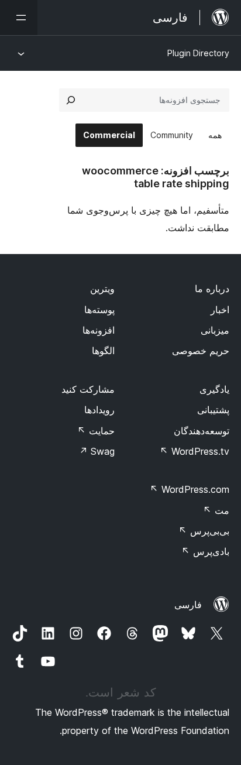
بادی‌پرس (205, 551)
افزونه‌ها (98, 330)
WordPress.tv (194, 451)
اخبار (220, 309)
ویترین (102, 288)
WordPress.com (189, 489)
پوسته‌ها (99, 309)
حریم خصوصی (200, 350)
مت (216, 510)
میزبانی (215, 330)
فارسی (188, 604)
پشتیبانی (213, 410)
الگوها (103, 350)
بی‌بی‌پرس (203, 531)
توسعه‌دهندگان (201, 431)
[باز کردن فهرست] (18, 17)
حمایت (96, 431)
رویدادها (99, 410)
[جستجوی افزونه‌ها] (70, 100)
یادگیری (214, 389)
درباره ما (212, 288)
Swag (97, 451)
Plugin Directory (198, 53)
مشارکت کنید (88, 389)
